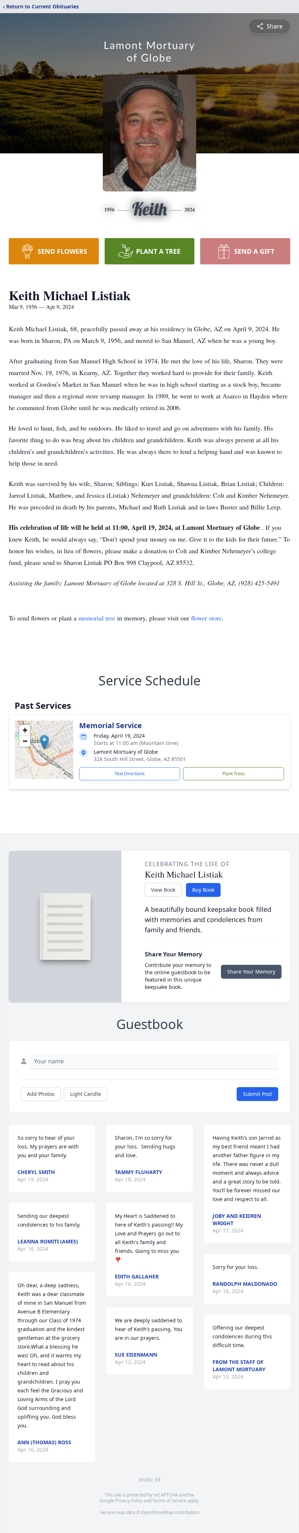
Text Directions (129, 774)
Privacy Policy (129, 1501)
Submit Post (257, 1093)
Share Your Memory (251, 971)
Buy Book (203, 889)
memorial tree (96, 617)
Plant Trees (233, 774)
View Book (163, 889)
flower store (206, 617)
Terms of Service (169, 1501)
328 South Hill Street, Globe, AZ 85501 (140, 759)
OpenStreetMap (157, 1512)
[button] (44, 742)
